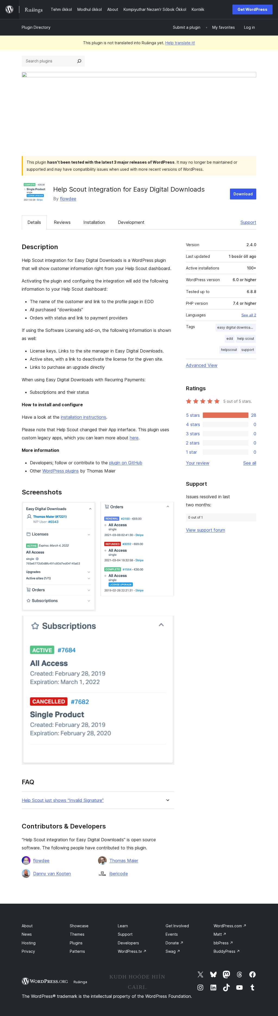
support (247, 350)
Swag (173, 951)
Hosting (29, 943)
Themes (77, 934)
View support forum (205, 530)
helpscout (229, 350)
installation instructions (83, 417)
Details (34, 222)
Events (172, 934)
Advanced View (201, 365)
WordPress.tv (132, 951)
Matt (220, 934)
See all (249, 463)
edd (229, 338)
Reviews (62, 222)
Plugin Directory (36, 27)
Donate (175, 943)
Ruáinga (80, 982)
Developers (128, 943)
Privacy (28, 951)
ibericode (118, 873)
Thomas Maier (123, 860)
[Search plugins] (79, 61)
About (27, 925)
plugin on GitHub (125, 462)
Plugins (76, 943)
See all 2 (248, 315)
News (27, 934)
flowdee (68, 198)
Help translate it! (180, 42)
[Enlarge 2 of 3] (167, 509)
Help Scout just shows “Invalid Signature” (63, 800)
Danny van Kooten (52, 873)
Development (131, 222)
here (134, 437)
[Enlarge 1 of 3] (88, 509)
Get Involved (177, 925)
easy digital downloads (235, 327)
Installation (94, 222)
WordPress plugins (60, 471)
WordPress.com (230, 925)
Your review (197, 463)
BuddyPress (227, 951)
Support (248, 222)
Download (243, 194)
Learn (123, 925)
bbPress (223, 943)
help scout (245, 338)
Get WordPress (252, 9)
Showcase (79, 925)
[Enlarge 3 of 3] (167, 623)
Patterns (77, 951)
